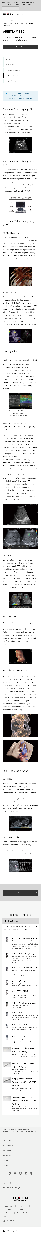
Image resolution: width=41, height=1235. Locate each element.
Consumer (7, 1141)
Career (6, 1166)
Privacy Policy (8, 1206)
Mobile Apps (7, 1213)
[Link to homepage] (8, 15)
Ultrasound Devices (24, 21)
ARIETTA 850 (19, 23)
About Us (7, 1156)
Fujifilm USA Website (10, 8)
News (5, 1161)
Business (7, 1151)
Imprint (6, 1216)
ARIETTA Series (8, 23)
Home (5, 21)
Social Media (20, 1209)
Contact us (7, 1209)
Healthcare (12, 21)
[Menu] (37, 14)
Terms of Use (22, 1206)
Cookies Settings (23, 1213)
